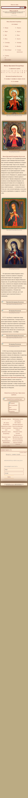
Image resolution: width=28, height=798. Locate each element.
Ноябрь (6, 46)
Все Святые (18, 422)
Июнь (18, 35)
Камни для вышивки (18, 440)
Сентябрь (7, 42)
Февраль (19, 28)
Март (6, 31)
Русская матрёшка (18, 439)
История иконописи (18, 424)
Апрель (18, 31)
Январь (6, 28)
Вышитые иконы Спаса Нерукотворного (6, 438)
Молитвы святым (6, 419)
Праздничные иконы (18, 437)
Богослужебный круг (17, 426)
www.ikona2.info (12, 484)
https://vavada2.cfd (21, 11)
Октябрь (19, 42)
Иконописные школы (6, 426)
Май (6, 35)
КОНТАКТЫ (6, 442)
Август (18, 39)
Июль (6, 39)
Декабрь (19, 46)
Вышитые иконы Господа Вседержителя (17, 433)
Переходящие (8, 50)
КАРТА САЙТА (6, 446)
